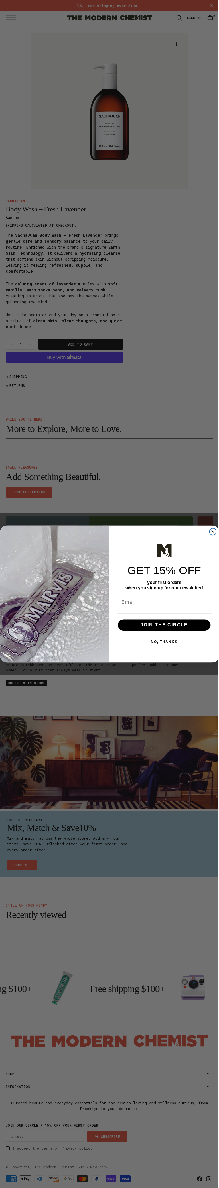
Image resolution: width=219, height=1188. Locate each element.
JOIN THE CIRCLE (162, 625)
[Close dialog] (210, 531)
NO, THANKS (162, 642)
